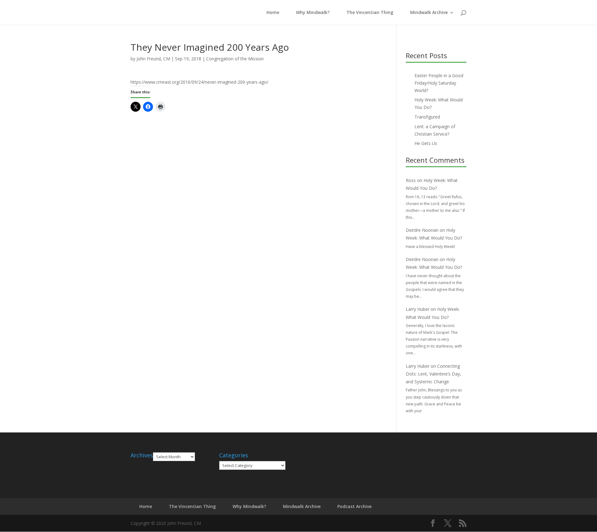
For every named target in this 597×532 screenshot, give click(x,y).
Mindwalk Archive (429, 12)
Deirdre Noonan (422, 230)
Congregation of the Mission (235, 59)
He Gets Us (425, 143)
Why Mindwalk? (313, 12)
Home (271, 12)
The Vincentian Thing (369, 12)
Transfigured (427, 117)
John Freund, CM (153, 59)
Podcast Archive (354, 506)
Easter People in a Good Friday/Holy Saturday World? (438, 82)
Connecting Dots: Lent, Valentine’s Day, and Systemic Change (433, 374)
